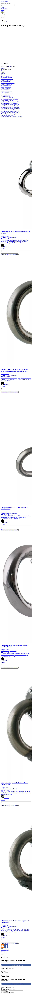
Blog (2, 11)
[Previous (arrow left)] (1, 954)
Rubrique (3, 68)
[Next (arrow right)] (2, 954)
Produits (2, 12)
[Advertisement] (16, 44)
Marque (2, 71)
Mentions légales (4, 950)
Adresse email (4, 968)
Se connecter (10, 973)
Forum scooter (4, 8)
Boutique (3, 73)
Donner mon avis (4, 254)
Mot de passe (4, 970)
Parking (2, 7)
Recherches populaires (6, 76)
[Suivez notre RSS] (2, 947)
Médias (2, 10)
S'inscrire (12, 992)
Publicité (3, 951)
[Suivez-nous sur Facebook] (6, 947)
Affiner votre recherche (6, 67)
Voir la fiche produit (14, 254)
